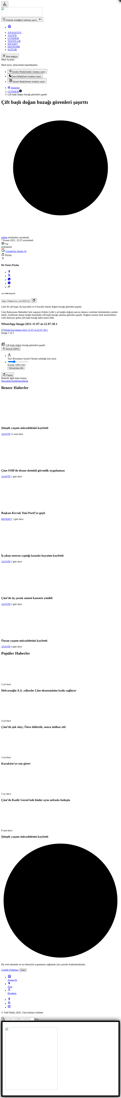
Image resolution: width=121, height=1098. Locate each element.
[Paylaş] (9, 287)
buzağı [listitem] (5, 381)
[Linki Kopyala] (34, 300)
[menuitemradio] (27, 71)
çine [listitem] (11, 381)
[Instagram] (9, 1007)
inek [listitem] (25, 381)
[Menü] (4, 4)
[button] (20, 91)
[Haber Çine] (21, 15)
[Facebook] (9, 999)
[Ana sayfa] (9, 27)
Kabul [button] (23, 970)
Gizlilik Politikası (9, 970)
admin (4, 237)
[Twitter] (9, 1003)
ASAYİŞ (5, 434)
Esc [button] (37, 1019)
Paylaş (9, 375)
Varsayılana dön (16, 368)
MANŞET (6, 519)
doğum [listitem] (18, 381)
